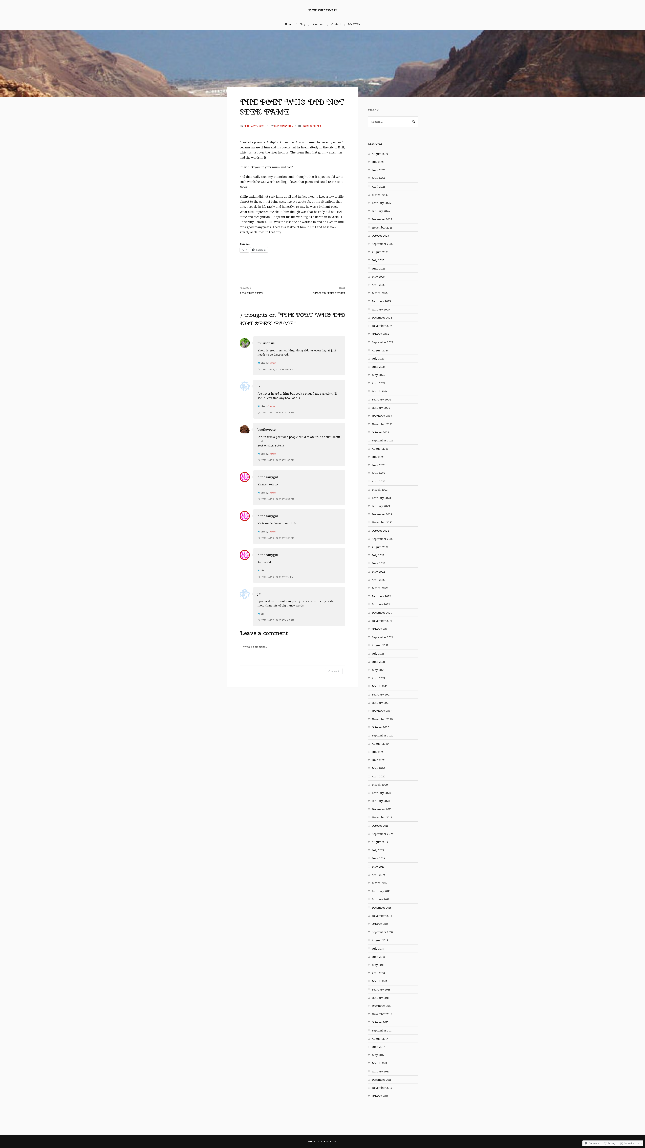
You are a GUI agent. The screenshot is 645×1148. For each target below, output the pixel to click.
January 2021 (380, 703)
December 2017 (381, 1006)
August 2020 (380, 744)
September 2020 (382, 735)
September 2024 (382, 342)
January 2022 (381, 604)
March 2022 (380, 588)
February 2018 (381, 989)
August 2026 (380, 154)
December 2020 (382, 711)
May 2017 (378, 1055)
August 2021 (380, 645)
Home (288, 24)
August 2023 (380, 449)
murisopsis (265, 343)
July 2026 (378, 162)
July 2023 (378, 457)
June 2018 (378, 957)
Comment (333, 671)
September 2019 (382, 834)
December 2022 (382, 514)
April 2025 (378, 285)
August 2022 (380, 547)
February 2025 (381, 301)
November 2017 (382, 1014)
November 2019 (382, 817)
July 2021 (378, 653)
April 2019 (378, 875)
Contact (336, 24)
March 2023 (380, 489)
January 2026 (381, 211)
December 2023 (382, 416)
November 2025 (382, 227)
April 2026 (378, 186)
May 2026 (378, 178)
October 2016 (380, 1096)
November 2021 (382, 621)
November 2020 (382, 719)
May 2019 (378, 866)
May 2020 (378, 768)
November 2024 (382, 326)
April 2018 (378, 973)
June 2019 (378, 858)
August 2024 (380, 350)
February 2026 (381, 203)
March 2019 (379, 883)
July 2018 (378, 948)
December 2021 (382, 612)
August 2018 (380, 940)
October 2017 (380, 1022)
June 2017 (378, 1047)
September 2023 (382, 440)
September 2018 (382, 932)
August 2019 (380, 842)
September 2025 (382, 244)
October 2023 (380, 432)
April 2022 (378, 580)
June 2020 (378, 760)
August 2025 (380, 252)
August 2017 (380, 1039)
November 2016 (382, 1088)
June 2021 (378, 662)
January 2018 (380, 998)
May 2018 (378, 965)
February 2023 (381, 498)
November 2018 (382, 916)
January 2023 (381, 506)
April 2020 (378, 776)
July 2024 (378, 358)
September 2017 (382, 1030)
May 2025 (378, 276)
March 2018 (379, 981)
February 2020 (381, 793)
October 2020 (380, 727)
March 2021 (379, 686)
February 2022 (381, 596)
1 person (272, 363)
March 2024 (380, 391)
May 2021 (378, 670)
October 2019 (380, 825)
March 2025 (380, 293)
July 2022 (378, 555)
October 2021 (380, 629)
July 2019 (378, 850)
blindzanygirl (283, 125)
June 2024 (378, 367)
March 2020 (380, 784)
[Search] (413, 121)
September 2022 (382, 539)
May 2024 (378, 375)
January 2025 (381, 309)
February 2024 (381, 399)
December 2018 (382, 907)
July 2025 (378, 260)
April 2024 (378, 383)
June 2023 (378, 465)
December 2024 (382, 317)
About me (318, 24)
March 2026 (380, 195)
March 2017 (379, 1063)
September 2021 (382, 637)
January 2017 (380, 1071)
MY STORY (354, 24)
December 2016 (382, 1080)
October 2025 (380, 235)
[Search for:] (393, 121)
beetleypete (266, 429)
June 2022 (378, 563)
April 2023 (378, 481)
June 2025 (378, 268)
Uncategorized (311, 125)
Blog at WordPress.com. (322, 1141)
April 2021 (378, 678)
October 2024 (380, 334)
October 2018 (380, 924)
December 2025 (382, 219)
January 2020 (381, 801)
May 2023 (378, 473)
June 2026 (378, 170)
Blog (302, 24)
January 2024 (381, 408)
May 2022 (378, 571)
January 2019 (380, 899)
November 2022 (382, 522)
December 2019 (382, 809)
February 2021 (381, 694)
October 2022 (380, 530)
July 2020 (378, 752)
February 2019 (381, 891)
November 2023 (382, 424)
